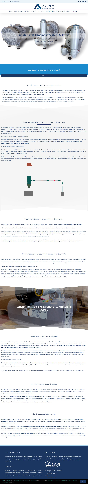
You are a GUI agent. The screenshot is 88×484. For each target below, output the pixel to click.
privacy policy (44, 480)
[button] (76, 11)
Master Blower (48, 456)
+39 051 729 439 (5, 1)
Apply (6, 470)
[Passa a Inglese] (73, 11)
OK (83, 481)
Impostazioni (11, 482)
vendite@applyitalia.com (15, 1)
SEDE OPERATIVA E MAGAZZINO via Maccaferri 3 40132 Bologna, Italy (54, 472)
